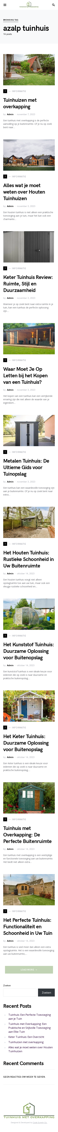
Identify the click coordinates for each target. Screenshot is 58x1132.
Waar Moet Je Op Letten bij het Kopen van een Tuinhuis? (25, 375)
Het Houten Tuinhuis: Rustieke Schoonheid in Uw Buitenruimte (28, 559)
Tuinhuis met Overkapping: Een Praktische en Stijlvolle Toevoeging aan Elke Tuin (29, 1027)
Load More (27, 969)
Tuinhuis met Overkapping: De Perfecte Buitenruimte (27, 835)
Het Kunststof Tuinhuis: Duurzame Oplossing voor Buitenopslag (28, 651)
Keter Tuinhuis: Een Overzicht (26, 1037)
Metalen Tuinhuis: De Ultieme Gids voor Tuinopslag (26, 467)
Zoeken (7, 985)
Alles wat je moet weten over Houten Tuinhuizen (24, 192)
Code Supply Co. (40, 1122)
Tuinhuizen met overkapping (20, 103)
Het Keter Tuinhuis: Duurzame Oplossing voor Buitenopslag (26, 743)
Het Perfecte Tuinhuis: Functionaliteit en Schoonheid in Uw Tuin (27, 926)
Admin (10, 114)
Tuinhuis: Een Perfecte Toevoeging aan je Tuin (29, 1016)
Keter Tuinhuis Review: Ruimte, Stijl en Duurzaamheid (28, 284)
